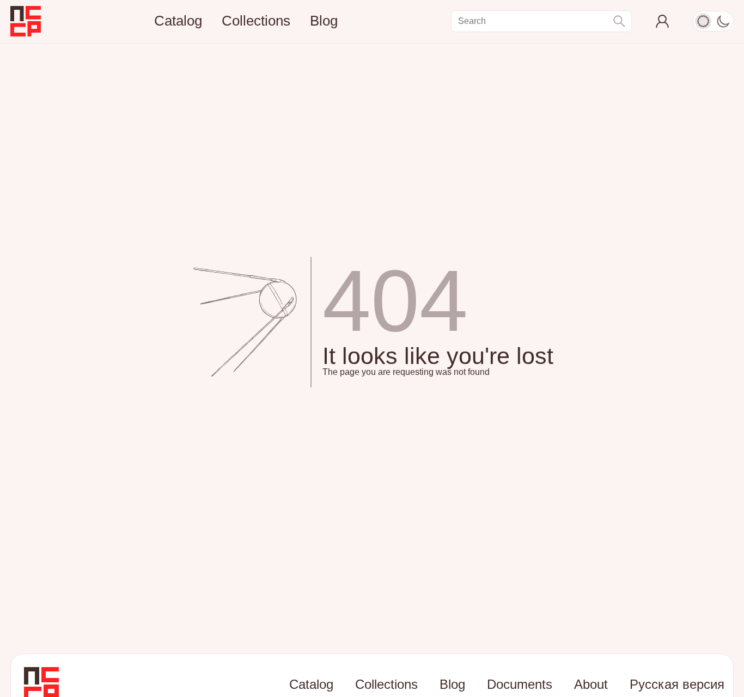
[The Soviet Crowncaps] (25, 21)
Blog (324, 21)
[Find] (619, 21)
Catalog (178, 21)
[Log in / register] (662, 21)
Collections (256, 21)
